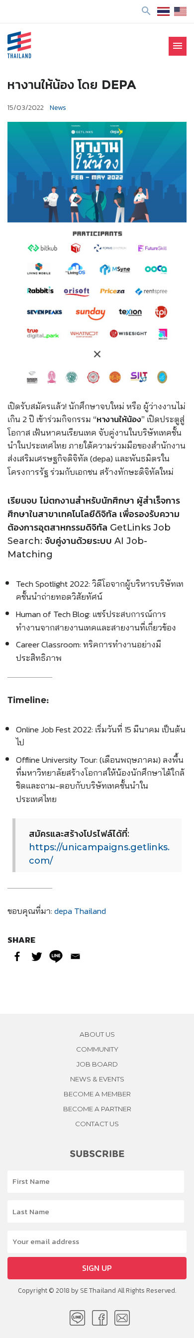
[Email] (75, 956)
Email (122, 1318)
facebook (99, 1318)
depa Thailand (80, 910)
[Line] (56, 956)
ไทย (163, 11)
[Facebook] (17, 956)
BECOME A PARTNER (97, 1109)
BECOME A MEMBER (97, 1094)
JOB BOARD (97, 1064)
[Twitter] (36, 956)
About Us (97, 1034)
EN (180, 11)
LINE (77, 1318)
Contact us (97, 1124)
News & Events (97, 1079)
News (58, 107)
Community (97, 1049)
